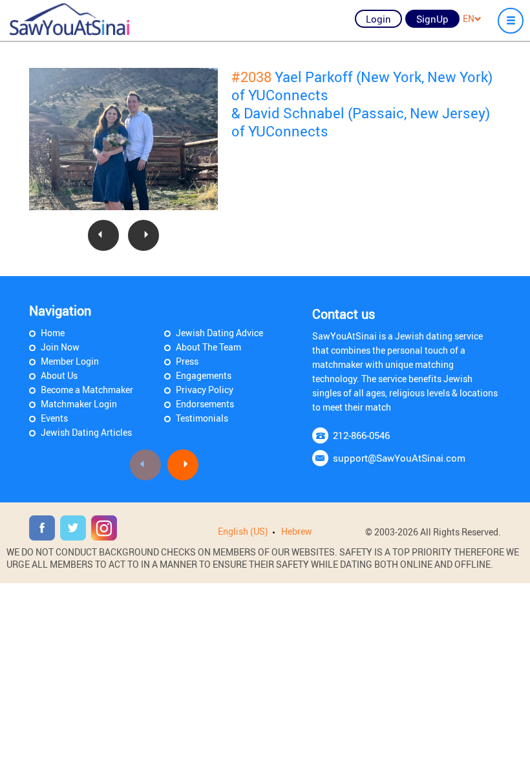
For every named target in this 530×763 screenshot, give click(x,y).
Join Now (60, 347)
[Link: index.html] (69, 19)
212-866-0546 (361, 435)
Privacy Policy (204, 389)
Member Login (70, 361)
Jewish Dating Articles (86, 432)
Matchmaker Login (79, 404)
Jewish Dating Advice (219, 333)
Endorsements (205, 404)
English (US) (243, 531)
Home (53, 333)
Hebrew (296, 531)
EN (468, 18)
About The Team (208, 347)
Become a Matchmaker (87, 389)
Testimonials (202, 418)
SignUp (432, 18)
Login (378, 18)
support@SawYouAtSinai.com (399, 457)
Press (187, 361)
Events (54, 418)
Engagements (203, 375)
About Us (59, 375)
